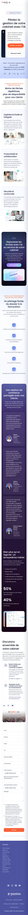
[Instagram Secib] (8, 705)
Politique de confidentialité (10, 904)
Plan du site (9, 900)
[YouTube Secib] (12, 705)
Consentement (14, 907)
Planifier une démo (16, 45)
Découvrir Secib (16, 53)
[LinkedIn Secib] (4, 705)
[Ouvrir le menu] (9, 2)
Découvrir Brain (14, 265)
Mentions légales (17, 900)
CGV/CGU (22, 904)
